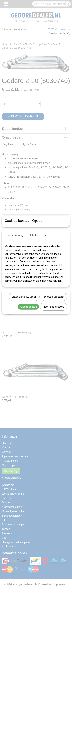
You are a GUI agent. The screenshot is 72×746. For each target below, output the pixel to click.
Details (33, 235)
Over (45, 235)
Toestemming (15, 235)
